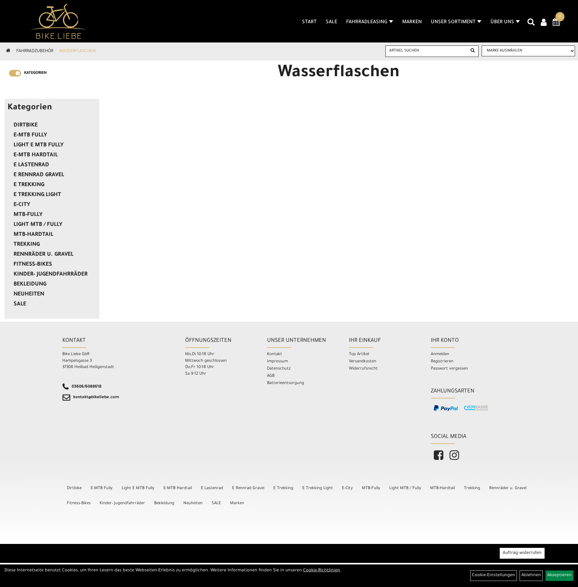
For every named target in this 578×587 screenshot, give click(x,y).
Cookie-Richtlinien (321, 570)
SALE (331, 22)
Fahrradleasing (366, 22)
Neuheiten (29, 295)
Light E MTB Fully (39, 145)
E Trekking (29, 185)
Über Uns (502, 22)
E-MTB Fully (30, 136)
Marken (412, 22)
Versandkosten (362, 361)
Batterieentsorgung (285, 383)
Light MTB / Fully (38, 225)
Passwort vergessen (449, 369)
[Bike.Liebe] (58, 21)
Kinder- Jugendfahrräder (51, 275)
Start (309, 22)
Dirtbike (26, 126)
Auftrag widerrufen (522, 553)
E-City (22, 205)
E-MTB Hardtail (36, 155)
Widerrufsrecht (363, 369)
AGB (271, 376)
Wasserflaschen (77, 51)
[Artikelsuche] (531, 24)
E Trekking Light (37, 195)
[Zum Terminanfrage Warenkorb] (556, 24)
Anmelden (440, 354)
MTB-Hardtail (33, 235)
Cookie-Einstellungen (493, 575)
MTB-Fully (28, 215)
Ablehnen (531, 575)
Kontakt (274, 354)
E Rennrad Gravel (39, 175)
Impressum (277, 361)
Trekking (27, 245)
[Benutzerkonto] (544, 23)
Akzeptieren (559, 575)
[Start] (8, 51)
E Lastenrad (31, 165)
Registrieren (442, 361)
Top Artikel (359, 354)
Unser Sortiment (453, 22)
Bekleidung (30, 285)
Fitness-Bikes (33, 265)
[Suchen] (472, 51)
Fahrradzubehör (34, 51)
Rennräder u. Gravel (43, 255)
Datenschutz (279, 369)
